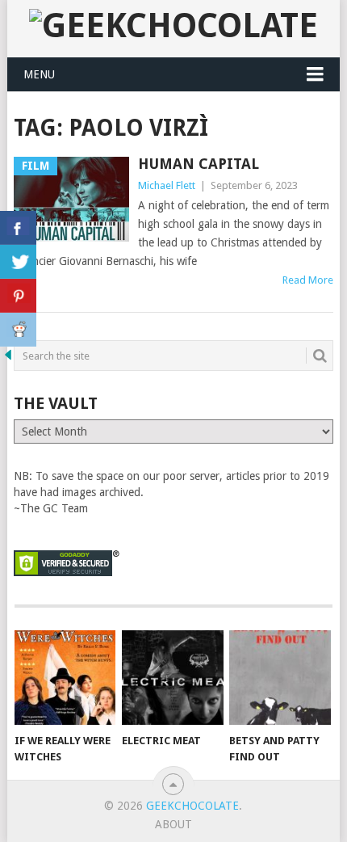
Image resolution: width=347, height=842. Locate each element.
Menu (39, 74)
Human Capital (198, 163)
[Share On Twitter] (18, 262)
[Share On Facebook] (18, 228)
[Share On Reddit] (18, 330)
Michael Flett (166, 185)
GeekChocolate (192, 805)
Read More (307, 280)
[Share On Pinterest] (18, 296)
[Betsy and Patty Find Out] (279, 677)
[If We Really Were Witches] (65, 677)
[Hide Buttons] (8, 358)
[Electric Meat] (172, 677)
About (173, 824)
